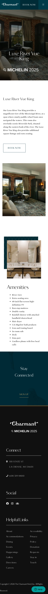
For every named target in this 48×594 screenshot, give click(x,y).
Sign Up (24, 394)
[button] (43, 4)
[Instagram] (12, 503)
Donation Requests (34, 549)
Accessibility (35, 531)
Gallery (9, 557)
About (9, 531)
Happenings (11, 552)
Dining (9, 542)
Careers (10, 568)
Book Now (29, 5)
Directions (11, 562)
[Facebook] (7, 503)
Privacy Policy (33, 539)
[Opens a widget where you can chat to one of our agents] (38, 589)
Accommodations (11, 536)
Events (9, 547)
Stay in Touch (33, 560)
